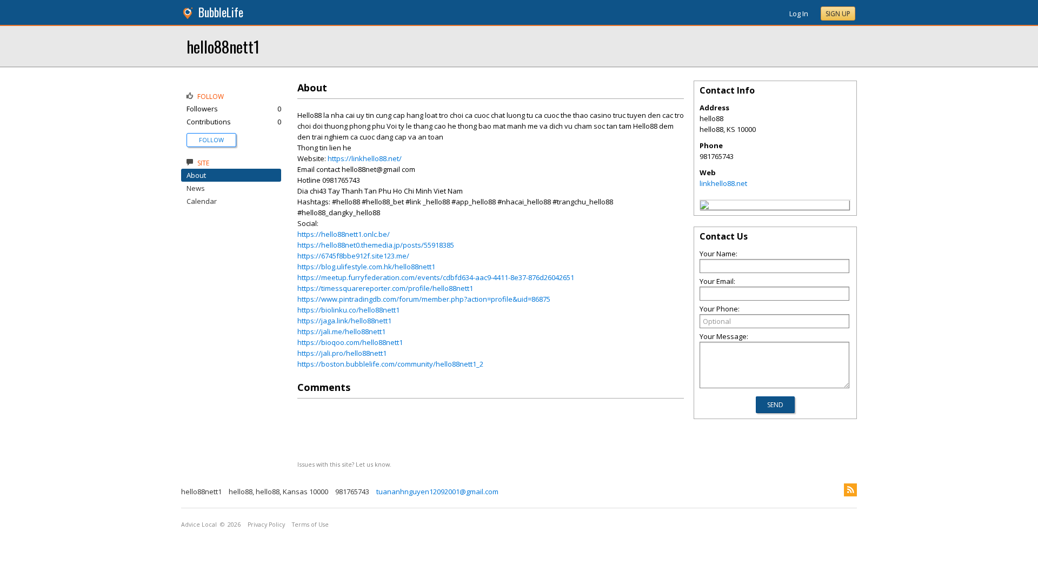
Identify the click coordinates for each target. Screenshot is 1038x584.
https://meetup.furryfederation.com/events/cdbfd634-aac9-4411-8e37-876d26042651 (435, 277)
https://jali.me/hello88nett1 (341, 331)
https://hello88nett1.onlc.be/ (343, 234)
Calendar (202, 201)
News (196, 188)
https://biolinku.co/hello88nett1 (348, 310)
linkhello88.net (723, 183)
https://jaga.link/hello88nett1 (344, 321)
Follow (211, 140)
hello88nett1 (223, 46)
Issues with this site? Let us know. (344, 464)
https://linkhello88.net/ (365, 158)
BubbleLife (220, 12)
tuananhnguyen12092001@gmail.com (437, 491)
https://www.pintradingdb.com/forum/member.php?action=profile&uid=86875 (423, 299)
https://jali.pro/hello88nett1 (342, 353)
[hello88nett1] (704, 206)
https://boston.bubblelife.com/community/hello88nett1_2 (390, 364)
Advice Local (199, 524)
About (196, 175)
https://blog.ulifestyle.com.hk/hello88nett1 (366, 266)
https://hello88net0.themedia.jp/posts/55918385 (375, 245)
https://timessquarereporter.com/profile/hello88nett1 (385, 288)
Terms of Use (310, 524)
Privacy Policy (266, 524)
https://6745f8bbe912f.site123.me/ (353, 256)
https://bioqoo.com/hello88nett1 (350, 342)
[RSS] (850, 489)
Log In (798, 13)
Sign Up (838, 13)
